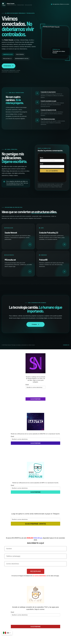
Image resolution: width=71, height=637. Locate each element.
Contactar (34, 324)
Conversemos (7, 65)
